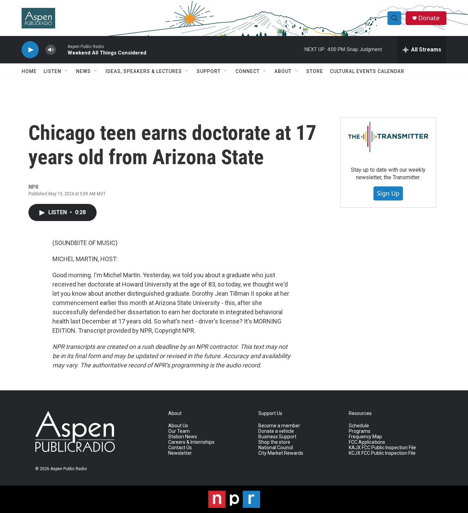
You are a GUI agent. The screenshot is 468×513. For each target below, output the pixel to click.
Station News (182, 436)
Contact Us (180, 447)
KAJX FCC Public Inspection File (382, 447)
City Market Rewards (280, 453)
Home (29, 71)
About (283, 71)
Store (314, 71)
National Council (275, 447)
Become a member (279, 425)
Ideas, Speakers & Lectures (144, 71)
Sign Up (388, 193)
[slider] (62, 49)
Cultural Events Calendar (367, 71)
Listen (52, 71)
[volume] (51, 50)
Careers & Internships (191, 442)
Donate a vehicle (276, 431)
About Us (178, 425)
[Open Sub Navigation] (66, 71)
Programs (359, 431)
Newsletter (180, 453)
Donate (429, 18)
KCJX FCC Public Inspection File (382, 453)
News (83, 71)
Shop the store (274, 442)
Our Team (179, 431)
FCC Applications (367, 442)
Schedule (359, 425)
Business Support (277, 436)
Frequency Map (365, 436)
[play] (30, 50)
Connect (247, 71)
